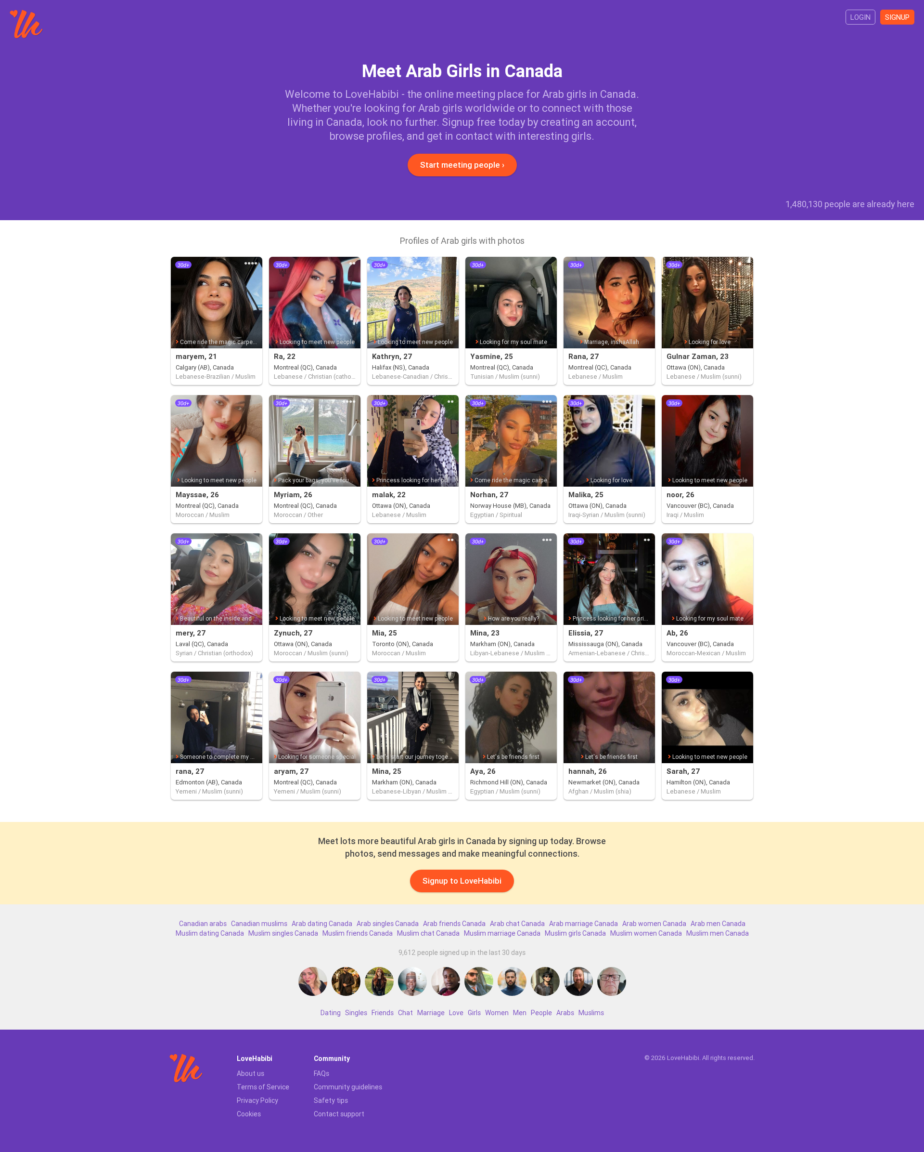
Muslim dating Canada (210, 933)
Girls (474, 1012)
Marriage (431, 1012)
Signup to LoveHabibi (462, 880)
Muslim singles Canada (283, 933)
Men (519, 1012)
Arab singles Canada (388, 923)
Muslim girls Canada (575, 933)
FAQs (321, 1073)
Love (456, 1012)
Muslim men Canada (717, 933)
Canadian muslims (259, 923)
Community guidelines (348, 1087)
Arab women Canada (654, 923)
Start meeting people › (462, 164)
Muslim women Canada (646, 933)
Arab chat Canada (517, 923)
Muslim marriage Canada (502, 933)
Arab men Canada (718, 923)
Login (860, 17)
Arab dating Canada (322, 923)
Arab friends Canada (454, 923)
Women (497, 1012)
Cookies (249, 1114)
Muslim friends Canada (357, 933)
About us (250, 1073)
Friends (383, 1012)
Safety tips (331, 1100)
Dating (331, 1012)
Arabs (565, 1012)
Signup (897, 17)
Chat (405, 1012)
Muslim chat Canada (428, 933)
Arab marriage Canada (583, 923)
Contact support (339, 1114)
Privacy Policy (257, 1100)
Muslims (591, 1012)
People (541, 1012)
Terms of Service (263, 1087)
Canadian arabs (203, 923)
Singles (356, 1012)
